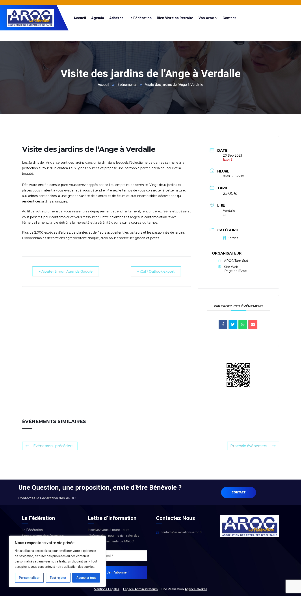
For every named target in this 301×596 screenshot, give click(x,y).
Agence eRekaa (196, 589)
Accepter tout (86, 577)
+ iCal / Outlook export (156, 271)
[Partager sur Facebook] (223, 324)
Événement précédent (53, 446)
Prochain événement (249, 446)
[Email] (252, 324)
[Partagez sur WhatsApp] (242, 324)
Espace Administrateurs (140, 589)
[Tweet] (233, 324)
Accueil (103, 84)
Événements (127, 84)
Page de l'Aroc (235, 271)
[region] (57, 561)
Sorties (233, 238)
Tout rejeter (58, 577)
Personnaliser (29, 577)
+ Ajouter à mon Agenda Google (66, 271)
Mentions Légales (106, 589)
